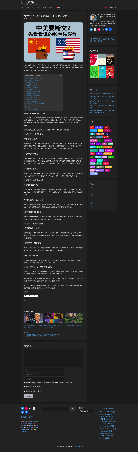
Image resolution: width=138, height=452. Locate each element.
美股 (105, 164)
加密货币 (100, 134)
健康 (92, 134)
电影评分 (51, 7)
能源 (92, 167)
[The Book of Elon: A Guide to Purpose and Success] (94, 65)
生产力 (101, 429)
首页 (23, 7)
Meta (107, 414)
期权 (104, 157)
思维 (92, 147)
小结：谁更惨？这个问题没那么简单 (36, 103)
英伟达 (112, 433)
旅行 (92, 157)
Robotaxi (107, 416)
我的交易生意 (98, 41)
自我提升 (100, 167)
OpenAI (101, 416)
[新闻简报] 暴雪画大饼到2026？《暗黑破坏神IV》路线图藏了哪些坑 (43, 334)
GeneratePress (78, 446)
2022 (91, 199)
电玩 (106, 160)
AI (92, 127)
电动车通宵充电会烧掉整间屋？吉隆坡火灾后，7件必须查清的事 (102, 112)
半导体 (99, 137)
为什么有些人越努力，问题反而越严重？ (102, 94)
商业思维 (93, 140)
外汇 (101, 140)
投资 (33, 7)
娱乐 (98, 144)
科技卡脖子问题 (33, 84)
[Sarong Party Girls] (110, 78)
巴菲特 (105, 424)
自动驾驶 (102, 433)
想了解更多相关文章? (32, 109)
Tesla (102, 418)
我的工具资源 (106, 39)
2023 (91, 196)
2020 (91, 201)
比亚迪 (101, 426)
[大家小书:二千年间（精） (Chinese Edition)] (102, 65)
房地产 (99, 147)
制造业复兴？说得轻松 (34, 91)
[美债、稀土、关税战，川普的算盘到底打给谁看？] (33, 318)
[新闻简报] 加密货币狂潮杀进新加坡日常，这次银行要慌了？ (41, 336)
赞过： (28, 107)
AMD (107, 408)
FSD (108, 412)
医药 (92, 137)
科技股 (101, 431)
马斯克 (106, 438)
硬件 (114, 429)
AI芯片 (103, 408)
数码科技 (109, 150)
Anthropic (111, 408)
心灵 (110, 144)
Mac (103, 414)
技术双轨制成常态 (33, 97)
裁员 (100, 435)
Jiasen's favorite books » (108, 82)
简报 (38, 7)
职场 (114, 431)
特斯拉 (113, 426)
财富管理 (108, 167)
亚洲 (100, 130)
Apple (102, 411)
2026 (91, 188)
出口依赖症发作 (33, 82)
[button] (115, 7)
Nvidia (110, 414)
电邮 (111, 429)
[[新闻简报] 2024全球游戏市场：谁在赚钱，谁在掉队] (53, 318)
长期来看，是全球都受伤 (33, 95)
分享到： (29, 105)
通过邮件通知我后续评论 (33, 387)
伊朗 (106, 421)
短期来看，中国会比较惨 (33, 80)
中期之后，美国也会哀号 (33, 88)
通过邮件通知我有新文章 (33, 391)
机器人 (110, 157)
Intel (100, 414)
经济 (27, 332)
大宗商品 (108, 140)
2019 (91, 204)
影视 (104, 144)
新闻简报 (108, 154)
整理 (92, 154)
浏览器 (108, 426)
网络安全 (106, 431)
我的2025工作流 (95, 39)
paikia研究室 (27, 1)
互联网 (93, 130)
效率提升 (43, 7)
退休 (107, 170)
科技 (28, 7)
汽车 (92, 160)
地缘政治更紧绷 (33, 101)
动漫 (107, 134)
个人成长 (99, 127)
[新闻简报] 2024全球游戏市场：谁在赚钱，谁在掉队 (53, 326)
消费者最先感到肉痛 (34, 93)
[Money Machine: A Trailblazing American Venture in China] (110, 65)
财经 (92, 170)
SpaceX (113, 416)
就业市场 (101, 424)
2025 (91, 190)
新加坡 (99, 154)
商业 (106, 137)
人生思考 (107, 130)
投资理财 (107, 147)
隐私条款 (24, 417)
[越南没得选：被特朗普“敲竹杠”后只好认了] (73, 318)
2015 (91, 207)
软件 (104, 435)
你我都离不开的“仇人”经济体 (33, 78)
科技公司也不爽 (33, 90)
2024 (91, 193)
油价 (105, 426)
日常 (98, 157)
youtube (107, 419)
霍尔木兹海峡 (110, 435)
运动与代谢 (99, 170)
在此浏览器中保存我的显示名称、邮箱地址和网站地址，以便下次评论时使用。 (50, 383)
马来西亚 (93, 173)
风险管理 (101, 438)
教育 (101, 150)
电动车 (99, 160)
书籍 (106, 127)
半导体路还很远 (33, 86)
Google (113, 412)
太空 (92, 144)
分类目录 (81, 408)
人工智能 (101, 421)
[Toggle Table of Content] (60, 75)
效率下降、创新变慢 (34, 99)
